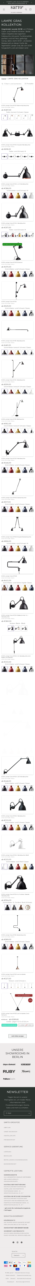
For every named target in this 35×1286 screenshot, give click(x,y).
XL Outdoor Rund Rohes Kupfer (21, 907)
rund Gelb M (18, 196)
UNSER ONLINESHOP (10, 1131)
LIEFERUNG (7, 1151)
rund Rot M (11, 196)
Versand (12, 1278)
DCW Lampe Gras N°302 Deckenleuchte (13, 497)
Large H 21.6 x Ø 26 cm (9, 1025)
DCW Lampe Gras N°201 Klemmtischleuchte (15, 105)
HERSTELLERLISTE (10, 1135)
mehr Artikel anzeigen (17, 1036)
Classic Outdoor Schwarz (14, 712)
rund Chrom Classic (32, 274)
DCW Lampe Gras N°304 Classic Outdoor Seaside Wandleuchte (16, 699)
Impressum (10, 1281)
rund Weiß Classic (4, 867)
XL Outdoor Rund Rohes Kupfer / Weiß (28, 907)
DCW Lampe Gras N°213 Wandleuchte (13, 340)
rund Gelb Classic (18, 274)
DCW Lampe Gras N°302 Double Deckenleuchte (16, 537)
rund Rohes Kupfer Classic (4, 588)
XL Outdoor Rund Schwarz (7, 907)
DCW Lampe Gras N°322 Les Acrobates (13, 974)
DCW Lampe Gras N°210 (9, 301)
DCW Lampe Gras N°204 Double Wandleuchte (15, 145)
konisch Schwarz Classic (4, 352)
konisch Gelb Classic (18, 352)
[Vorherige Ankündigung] (3, 2)
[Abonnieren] (29, 1113)
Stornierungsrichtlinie (23, 1281)
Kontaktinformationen (24, 1278)
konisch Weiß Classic (32, 392)
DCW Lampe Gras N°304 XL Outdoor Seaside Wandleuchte (15, 895)
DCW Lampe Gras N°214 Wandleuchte (13, 380)
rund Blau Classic (25, 274)
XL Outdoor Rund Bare (14, 907)
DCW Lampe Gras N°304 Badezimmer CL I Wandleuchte (14, 616)
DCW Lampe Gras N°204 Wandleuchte (13, 223)
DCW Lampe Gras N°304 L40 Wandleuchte (14, 739)
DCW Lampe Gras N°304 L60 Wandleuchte (14, 776)
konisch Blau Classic (25, 352)
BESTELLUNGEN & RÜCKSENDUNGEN (16, 1160)
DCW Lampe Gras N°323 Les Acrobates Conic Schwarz (15, 1014)
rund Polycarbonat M (32, 196)
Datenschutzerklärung (24, 1275)
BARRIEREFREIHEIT (10, 1164)
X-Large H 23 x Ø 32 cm (26, 1025)
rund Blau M (25, 196)
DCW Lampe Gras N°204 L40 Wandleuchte (14, 184)
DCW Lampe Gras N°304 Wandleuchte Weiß (15, 855)
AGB (7, 1278)
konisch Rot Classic (11, 352)
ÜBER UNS (7, 1127)
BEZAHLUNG (8, 1156)
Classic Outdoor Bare (21, 712)
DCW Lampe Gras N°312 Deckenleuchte (13, 935)
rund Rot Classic (11, 274)
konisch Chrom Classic (32, 352)
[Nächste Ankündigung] (31, 2)
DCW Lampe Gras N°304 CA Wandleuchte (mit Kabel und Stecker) (16, 656)
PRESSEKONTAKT (9, 1139)
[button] (4, 9)
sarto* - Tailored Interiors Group (20, 1272)
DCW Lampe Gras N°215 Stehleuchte (12, 419)
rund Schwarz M (4, 196)
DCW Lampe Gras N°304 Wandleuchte (13, 816)
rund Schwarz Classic (4, 274)
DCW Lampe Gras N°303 (9, 576)
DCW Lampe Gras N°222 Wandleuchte (13, 458)
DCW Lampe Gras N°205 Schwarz (12, 262)
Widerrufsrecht (10, 1275)
